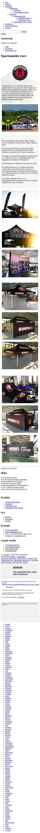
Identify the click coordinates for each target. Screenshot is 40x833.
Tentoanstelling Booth (21, 12)
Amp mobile (21, 556)
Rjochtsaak (9, 24)
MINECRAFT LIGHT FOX (27, 558)
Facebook (16, 547)
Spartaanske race (10, 50)
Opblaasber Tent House (9, 558)
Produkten (8, 6)
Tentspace (12, 14)
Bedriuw (8, 5)
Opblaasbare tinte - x (25, 18)
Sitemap (12, 556)
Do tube (15, 549)
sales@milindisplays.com (13, 532)
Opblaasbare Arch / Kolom (23, 22)
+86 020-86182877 (11, 530)
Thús (7, 3)
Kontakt (8, 28)
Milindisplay (13, 8)
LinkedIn (16, 545)
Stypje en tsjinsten (11, 26)
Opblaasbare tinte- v (24, 20)
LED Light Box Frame (20, 562)
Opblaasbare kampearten (21, 560)
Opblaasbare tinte (19, 16)
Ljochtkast (17, 10)
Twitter (14, 551)
